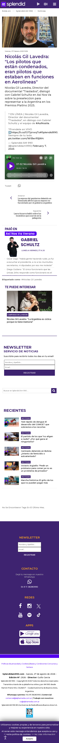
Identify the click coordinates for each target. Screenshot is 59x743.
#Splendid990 (48, 132)
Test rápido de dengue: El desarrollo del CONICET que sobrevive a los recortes (35, 424)
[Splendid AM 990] (13, 4)
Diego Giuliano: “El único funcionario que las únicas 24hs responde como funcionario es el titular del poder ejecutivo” (29, 272)
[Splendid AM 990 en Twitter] (38, 605)
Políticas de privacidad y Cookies (15, 664)
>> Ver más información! (43, 734)
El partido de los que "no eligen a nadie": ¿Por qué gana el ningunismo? (37, 439)
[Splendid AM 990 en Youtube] (20, 614)
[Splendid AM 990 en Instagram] (29, 605)
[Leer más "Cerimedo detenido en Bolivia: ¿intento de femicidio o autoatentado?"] (12, 451)
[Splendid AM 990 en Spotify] (29, 614)
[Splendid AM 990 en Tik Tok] (38, 614)
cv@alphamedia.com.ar (29, 702)
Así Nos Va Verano (20, 234)
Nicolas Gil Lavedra (32, 279)
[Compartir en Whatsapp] (19, 186)
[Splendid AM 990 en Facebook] (20, 605)
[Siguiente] (48, 213)
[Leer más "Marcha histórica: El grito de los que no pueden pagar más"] (12, 480)
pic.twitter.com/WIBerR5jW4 (26, 138)
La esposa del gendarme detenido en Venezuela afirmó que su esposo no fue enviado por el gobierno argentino (35, 200)
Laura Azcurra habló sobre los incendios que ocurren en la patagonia (27, 216)
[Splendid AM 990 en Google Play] (29, 633)
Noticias (26, 418)
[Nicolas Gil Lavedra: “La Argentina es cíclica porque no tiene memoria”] (29, 301)
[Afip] (29, 713)
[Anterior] (11, 198)
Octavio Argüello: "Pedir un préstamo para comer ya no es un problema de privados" (36, 468)
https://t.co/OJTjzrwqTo (25, 132)
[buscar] (54, 390)
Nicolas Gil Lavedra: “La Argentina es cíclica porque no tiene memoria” (29, 320)
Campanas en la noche (18, 315)
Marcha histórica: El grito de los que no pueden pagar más (37, 481)
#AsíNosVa (42, 123)
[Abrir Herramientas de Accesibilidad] (5, 737)
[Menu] (54, 4)
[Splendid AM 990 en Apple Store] (29, 641)
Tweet (8, 186)
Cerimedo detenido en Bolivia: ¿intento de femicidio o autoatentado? (36, 454)
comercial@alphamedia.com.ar (19, 698)
